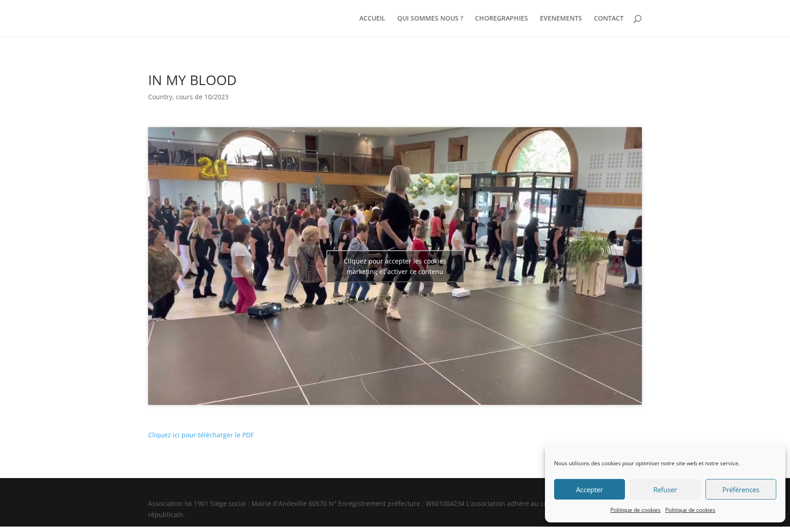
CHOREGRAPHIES (501, 18)
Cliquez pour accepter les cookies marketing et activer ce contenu (395, 266)
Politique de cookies (635, 510)
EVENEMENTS (561, 18)
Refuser (665, 489)
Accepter (589, 489)
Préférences (740, 489)
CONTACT (609, 18)
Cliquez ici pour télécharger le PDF (201, 434)
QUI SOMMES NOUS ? (430, 18)
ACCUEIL (372, 18)
